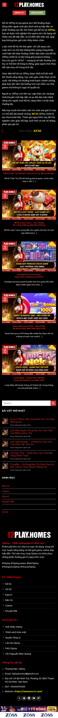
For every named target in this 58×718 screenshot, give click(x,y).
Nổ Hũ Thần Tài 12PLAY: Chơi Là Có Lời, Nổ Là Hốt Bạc (29, 173)
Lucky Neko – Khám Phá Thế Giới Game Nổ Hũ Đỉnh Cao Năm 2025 (29, 379)
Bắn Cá (5, 486)
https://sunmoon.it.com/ (28, 691)
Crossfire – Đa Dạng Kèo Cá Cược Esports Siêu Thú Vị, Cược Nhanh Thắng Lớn (32, 465)
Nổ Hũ (5, 506)
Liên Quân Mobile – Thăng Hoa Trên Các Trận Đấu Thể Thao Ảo (31, 443)
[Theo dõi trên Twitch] (39, 698)
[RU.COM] (29, 4)
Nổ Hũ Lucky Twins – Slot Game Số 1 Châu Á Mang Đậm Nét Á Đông (29, 224)
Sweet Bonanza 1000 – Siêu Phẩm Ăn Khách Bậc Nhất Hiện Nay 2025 (29, 327)
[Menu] (4, 5)
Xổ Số (37, 130)
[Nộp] (53, 403)
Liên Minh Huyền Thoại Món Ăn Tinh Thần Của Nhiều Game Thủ (31, 431)
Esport (5, 496)
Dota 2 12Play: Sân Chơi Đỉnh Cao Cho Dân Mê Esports (32, 420)
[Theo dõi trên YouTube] (34, 698)
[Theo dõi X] (19, 698)
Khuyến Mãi (8, 501)
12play (5, 543)
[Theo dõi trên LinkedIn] (29, 698)
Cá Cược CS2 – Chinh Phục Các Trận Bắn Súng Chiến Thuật (31, 454)
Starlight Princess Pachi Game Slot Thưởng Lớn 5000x (29, 275)
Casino (5, 491)
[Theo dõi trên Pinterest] (24, 698)
